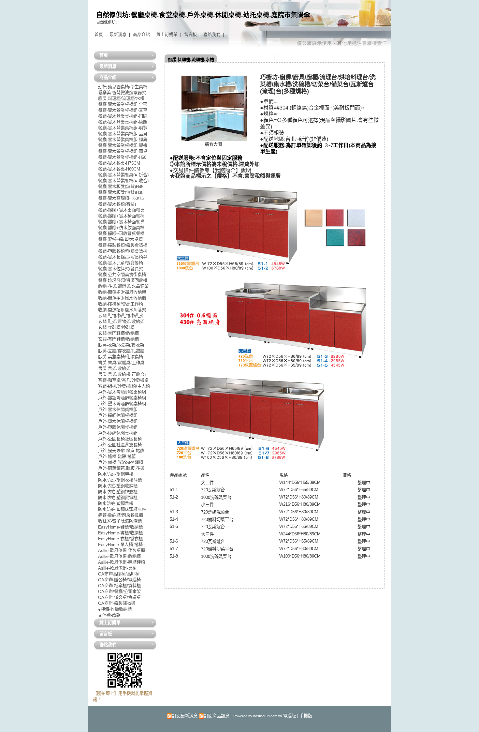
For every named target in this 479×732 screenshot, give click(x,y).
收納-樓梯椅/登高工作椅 (120, 304)
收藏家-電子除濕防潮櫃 (120, 521)
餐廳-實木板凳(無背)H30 (120, 192)
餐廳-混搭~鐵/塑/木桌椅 (120, 239)
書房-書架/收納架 (114, 368)
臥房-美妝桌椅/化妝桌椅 (120, 356)
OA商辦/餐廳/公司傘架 (119, 591)
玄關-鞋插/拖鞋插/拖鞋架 (121, 315)
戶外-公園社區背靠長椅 (120, 444)
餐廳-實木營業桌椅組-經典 (122, 139)
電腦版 (289, 715)
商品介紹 (141, 34)
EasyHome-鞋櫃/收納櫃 (120, 527)
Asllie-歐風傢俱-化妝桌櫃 (121, 550)
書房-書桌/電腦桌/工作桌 (121, 362)
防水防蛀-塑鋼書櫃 (115, 503)
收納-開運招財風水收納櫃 (122, 298)
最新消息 (117, 34)
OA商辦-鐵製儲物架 (116, 603)
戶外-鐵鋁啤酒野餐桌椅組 (122, 398)
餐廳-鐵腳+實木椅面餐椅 (121, 216)
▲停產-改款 (109, 615)
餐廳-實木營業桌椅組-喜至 (122, 110)
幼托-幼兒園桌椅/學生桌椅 (122, 86)
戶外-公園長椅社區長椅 (120, 439)
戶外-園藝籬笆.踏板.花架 (121, 468)
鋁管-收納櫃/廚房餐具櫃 (120, 515)
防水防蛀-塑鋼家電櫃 (118, 497)
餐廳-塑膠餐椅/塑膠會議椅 (122, 251)
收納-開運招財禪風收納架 (122, 292)
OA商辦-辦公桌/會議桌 (119, 597)
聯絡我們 (211, 34)
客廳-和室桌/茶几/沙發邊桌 (123, 380)
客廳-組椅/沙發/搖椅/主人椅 (124, 386)
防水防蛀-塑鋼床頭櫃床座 (122, 509)
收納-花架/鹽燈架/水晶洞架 (123, 286)
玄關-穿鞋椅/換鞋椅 (116, 327)
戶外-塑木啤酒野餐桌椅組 (122, 403)
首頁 (98, 34)
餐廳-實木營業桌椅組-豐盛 (122, 145)
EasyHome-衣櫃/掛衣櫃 (120, 538)
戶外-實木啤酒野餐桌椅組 (122, 392)
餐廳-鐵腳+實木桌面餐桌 (121, 210)
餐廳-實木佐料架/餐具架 (120, 268)
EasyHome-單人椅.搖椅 (120, 544)
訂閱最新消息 (184, 715)
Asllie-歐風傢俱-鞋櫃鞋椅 (121, 562)
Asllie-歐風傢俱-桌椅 (117, 568)
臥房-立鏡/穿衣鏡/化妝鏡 (121, 351)
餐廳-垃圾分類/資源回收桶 (122, 280)
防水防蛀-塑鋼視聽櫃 (118, 491)
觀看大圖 (213, 144)
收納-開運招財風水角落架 (122, 309)
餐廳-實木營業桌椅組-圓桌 (122, 151)
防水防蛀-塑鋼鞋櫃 (115, 474)
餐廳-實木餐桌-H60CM (119, 169)
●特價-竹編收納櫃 (115, 609)
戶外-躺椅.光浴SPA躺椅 (120, 462)
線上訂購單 (167, 34)
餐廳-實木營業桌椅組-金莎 (122, 104)
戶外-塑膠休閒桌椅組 (118, 427)
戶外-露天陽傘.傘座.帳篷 (121, 450)
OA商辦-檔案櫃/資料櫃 (119, 585)
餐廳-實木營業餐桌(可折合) (123, 174)
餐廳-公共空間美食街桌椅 (122, 274)
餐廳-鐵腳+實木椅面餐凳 (121, 221)
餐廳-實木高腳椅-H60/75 (121, 198)
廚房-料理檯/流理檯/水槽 (191, 59)
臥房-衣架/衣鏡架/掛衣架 (121, 345)
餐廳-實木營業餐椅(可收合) (123, 180)
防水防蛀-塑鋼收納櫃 (118, 486)
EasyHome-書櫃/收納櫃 (120, 532)
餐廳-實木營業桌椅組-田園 (122, 116)
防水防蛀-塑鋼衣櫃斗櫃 (120, 480)
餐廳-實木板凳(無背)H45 (120, 186)
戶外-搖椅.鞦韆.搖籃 (117, 456)
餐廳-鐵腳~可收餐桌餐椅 (121, 233)
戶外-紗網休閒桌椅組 (118, 433)
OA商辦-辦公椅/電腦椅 (119, 579)
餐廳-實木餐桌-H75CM (119, 163)
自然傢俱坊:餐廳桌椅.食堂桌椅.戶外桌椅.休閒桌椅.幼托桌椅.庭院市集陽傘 (203, 15)
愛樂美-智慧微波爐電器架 (122, 92)
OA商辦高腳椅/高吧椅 (118, 574)
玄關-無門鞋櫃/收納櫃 (118, 333)
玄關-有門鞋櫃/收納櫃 (118, 339)
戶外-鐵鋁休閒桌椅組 (118, 415)
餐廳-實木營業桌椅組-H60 (122, 157)
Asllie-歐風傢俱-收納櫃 (119, 556)
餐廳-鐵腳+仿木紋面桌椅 (121, 227)
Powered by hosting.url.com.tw (257, 716)
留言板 (190, 34)
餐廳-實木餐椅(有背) (117, 204)
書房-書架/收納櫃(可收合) (122, 374)
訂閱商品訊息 (216, 715)
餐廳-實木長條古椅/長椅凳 (122, 257)
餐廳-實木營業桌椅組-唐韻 (122, 122)
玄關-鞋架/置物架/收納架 (121, 321)
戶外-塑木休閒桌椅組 (118, 421)
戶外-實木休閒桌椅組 (118, 409)
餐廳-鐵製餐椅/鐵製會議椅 (122, 245)
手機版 (305, 715)
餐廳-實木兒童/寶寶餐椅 (120, 263)
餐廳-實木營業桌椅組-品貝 (122, 133)
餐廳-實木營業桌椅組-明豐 (122, 128)
